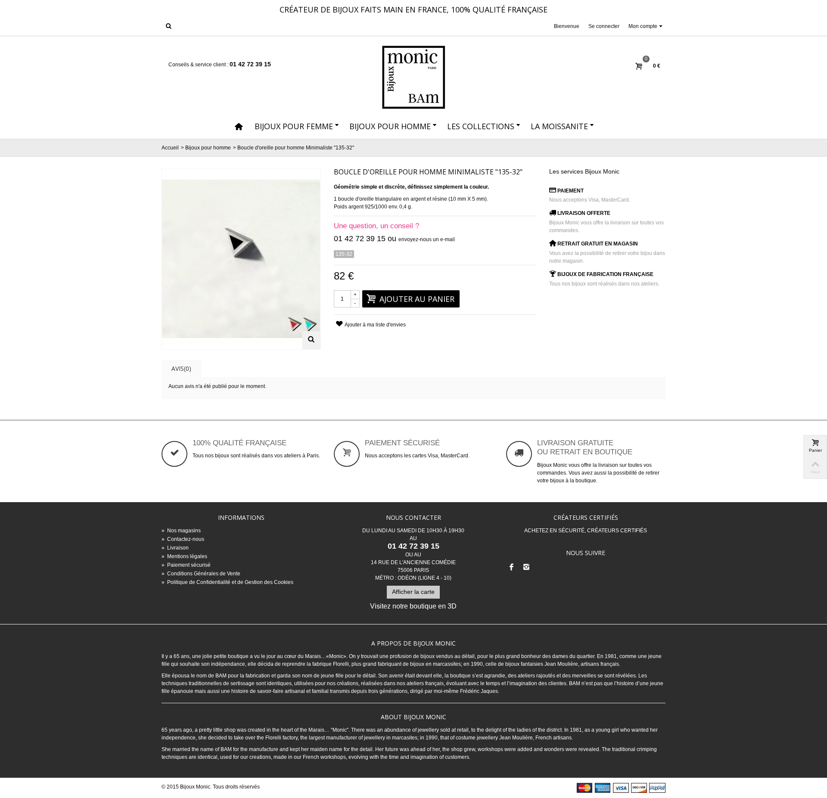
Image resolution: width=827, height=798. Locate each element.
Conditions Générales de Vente (201, 574)
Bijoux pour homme (390, 126)
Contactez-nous (183, 539)
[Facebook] (511, 567)
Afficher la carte (413, 591)
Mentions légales (184, 556)
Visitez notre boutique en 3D (413, 606)
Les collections (480, 126)
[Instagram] (526, 567)
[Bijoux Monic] (413, 77)
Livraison (175, 548)
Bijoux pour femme (294, 126)
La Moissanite (559, 126)
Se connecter (603, 26)
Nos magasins (181, 531)
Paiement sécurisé (186, 565)
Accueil (170, 148)
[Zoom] (311, 340)
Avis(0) (181, 368)
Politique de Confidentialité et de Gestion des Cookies (227, 582)
